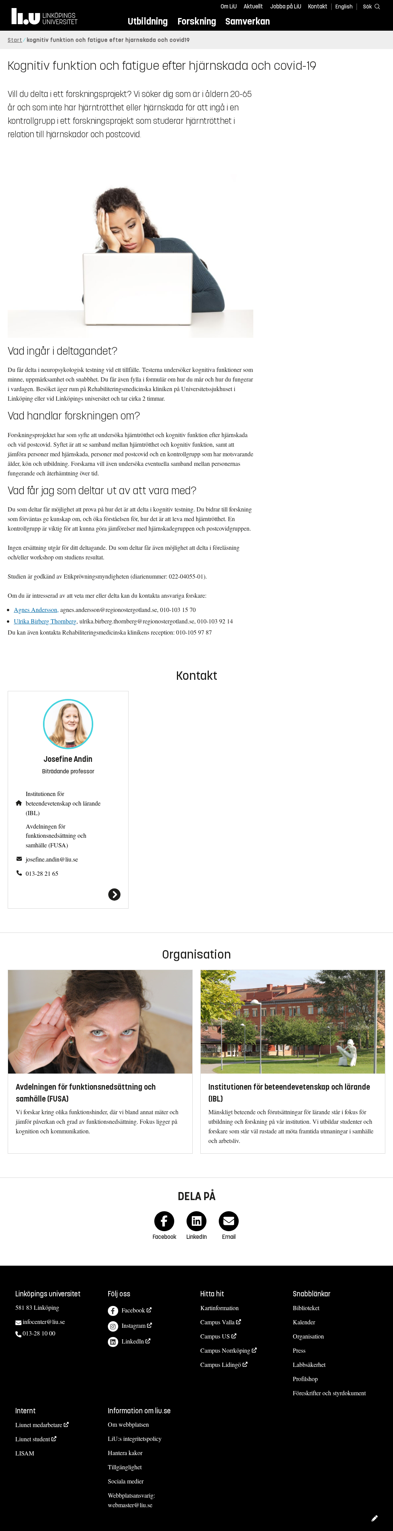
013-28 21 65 (42, 873)
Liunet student (32, 1439)
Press (299, 1350)
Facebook (133, 1310)
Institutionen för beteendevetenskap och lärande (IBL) (63, 803)
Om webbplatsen (128, 1424)
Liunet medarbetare (38, 1425)
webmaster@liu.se (130, 1505)
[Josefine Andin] (68, 894)
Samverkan (247, 21)
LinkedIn (133, 1341)
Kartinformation (219, 1308)
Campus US (215, 1336)
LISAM (24, 1453)
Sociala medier (126, 1481)
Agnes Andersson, (36, 609)
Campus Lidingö (220, 1364)
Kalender (304, 1322)
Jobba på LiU (285, 6)
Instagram (133, 1325)
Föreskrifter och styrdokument (329, 1393)
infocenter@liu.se (44, 1321)
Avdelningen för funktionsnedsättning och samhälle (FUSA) (56, 835)
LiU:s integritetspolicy (135, 1438)
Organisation (308, 1336)
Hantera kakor (125, 1453)
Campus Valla (217, 1322)
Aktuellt (253, 6)
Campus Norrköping (225, 1350)
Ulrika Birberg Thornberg (45, 621)
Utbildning (148, 21)
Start (15, 40)
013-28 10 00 (39, 1333)
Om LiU (229, 6)
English (344, 6)
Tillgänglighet (125, 1467)
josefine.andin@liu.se (52, 859)
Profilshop (305, 1379)
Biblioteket (306, 1308)
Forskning (196, 21)
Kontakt (317, 6)
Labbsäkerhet (309, 1364)
